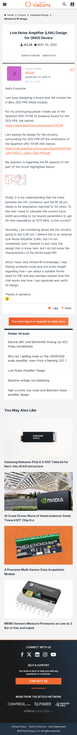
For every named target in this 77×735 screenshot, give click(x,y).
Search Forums (30, 55)
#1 (72, 69)
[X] (29, 654)
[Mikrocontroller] (38, 710)
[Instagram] (45, 654)
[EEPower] (43, 704)
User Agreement (57, 726)
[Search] (64, 4)
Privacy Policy (18, 726)
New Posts (49, 55)
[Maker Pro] (62, 704)
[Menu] (4, 4)
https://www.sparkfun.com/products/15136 (34, 125)
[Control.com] (19, 704)
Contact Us (38, 681)
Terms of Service (37, 726)
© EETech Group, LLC (28, 731)
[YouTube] (53, 654)
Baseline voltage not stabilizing (28, 380)
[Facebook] (22, 654)
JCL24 (27, 44)
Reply (68, 308)
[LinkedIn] (37, 654)
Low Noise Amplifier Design (26, 370)
